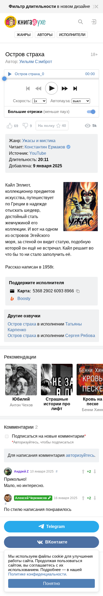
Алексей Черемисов (31, 498)
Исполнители (72, 35)
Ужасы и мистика (38, 140)
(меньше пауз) (38, 111)
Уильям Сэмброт (35, 61)
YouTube (37, 153)
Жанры (24, 35)
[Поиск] (80, 22)
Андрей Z (21, 471)
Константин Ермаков (45, 147)
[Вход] (93, 22)
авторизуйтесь (80, 455)
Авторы (45, 35)
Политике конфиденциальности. (37, 574)
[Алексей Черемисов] (8, 498)
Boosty (23, 298)
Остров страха (22, 324)
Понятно (51, 583)
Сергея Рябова (80, 335)
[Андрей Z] (8, 471)
